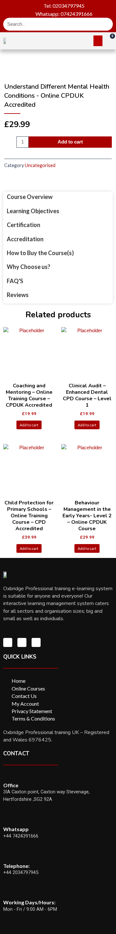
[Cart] (109, 40)
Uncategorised (40, 165)
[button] (97, 40)
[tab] (58, 197)
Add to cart (70, 141)
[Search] (106, 24)
